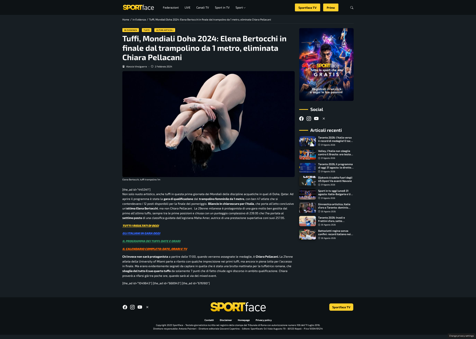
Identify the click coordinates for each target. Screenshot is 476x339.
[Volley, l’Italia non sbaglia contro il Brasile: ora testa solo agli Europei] (307, 154)
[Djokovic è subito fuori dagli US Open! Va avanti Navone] (307, 181)
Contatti (209, 320)
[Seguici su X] (323, 118)
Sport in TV (222, 7)
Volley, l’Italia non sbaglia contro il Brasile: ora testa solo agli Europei (334, 154)
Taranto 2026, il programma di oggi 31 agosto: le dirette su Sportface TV (335, 168)
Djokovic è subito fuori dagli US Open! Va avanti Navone (335, 179)
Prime (331, 7)
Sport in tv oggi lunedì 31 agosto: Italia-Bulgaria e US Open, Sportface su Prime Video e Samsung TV (335, 196)
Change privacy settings (461, 335)
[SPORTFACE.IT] (138, 7)
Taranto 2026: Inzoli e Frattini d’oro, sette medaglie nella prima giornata (331, 222)
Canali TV (202, 7)
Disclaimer (226, 320)
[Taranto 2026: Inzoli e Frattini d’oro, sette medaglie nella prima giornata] (307, 221)
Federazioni (171, 7)
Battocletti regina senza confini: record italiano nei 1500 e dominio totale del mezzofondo (334, 235)
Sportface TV (307, 7)
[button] (351, 7)
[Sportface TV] (326, 64)
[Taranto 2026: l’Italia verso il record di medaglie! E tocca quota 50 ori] (307, 141)
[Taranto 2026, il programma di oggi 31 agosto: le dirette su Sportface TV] (307, 168)
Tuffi (147, 30)
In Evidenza (130, 30)
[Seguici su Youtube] (316, 118)
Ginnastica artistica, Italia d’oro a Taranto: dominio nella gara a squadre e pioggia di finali (334, 209)
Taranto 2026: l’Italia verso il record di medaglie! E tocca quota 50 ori (335, 141)
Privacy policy (264, 320)
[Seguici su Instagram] (309, 118)
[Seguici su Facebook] (301, 118)
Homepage (244, 320)
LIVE (187, 7)
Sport (239, 7)
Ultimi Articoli (164, 30)
